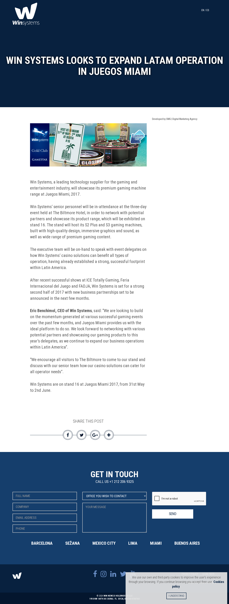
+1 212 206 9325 (121, 481)
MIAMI (156, 543)
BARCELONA (42, 543)
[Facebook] (95, 574)
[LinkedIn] (113, 574)
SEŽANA (72, 543)
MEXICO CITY (104, 543)
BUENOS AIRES (187, 543)
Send (172, 514)
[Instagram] (104, 574)
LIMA (132, 543)
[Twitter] (123, 574)
